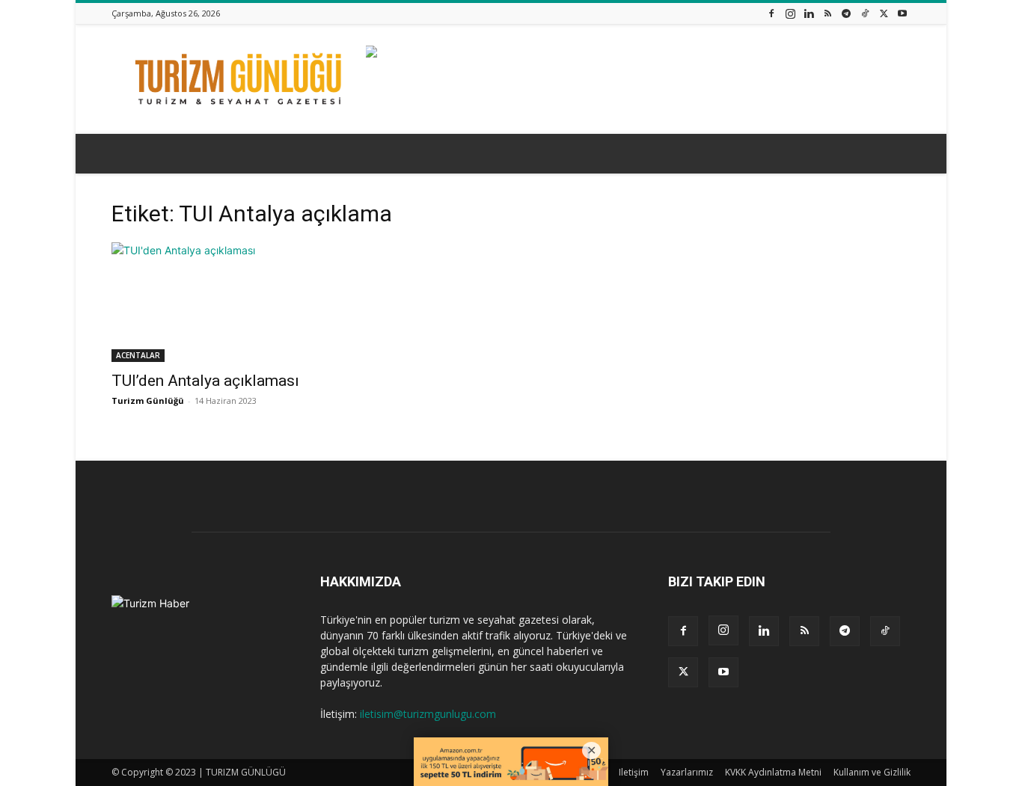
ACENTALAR (138, 355)
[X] (883, 13)
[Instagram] (790, 13)
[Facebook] (771, 13)
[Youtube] (902, 13)
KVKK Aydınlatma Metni (773, 772)
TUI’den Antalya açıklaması (205, 381)
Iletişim (634, 772)
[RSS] (827, 13)
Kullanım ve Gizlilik (872, 772)
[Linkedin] (809, 13)
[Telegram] (846, 13)
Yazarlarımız (687, 772)
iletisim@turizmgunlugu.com (428, 714)
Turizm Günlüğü (147, 400)
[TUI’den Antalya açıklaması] (232, 302)
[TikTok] (865, 13)
